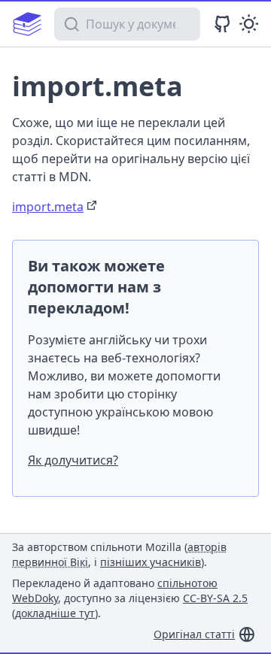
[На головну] (27, 24)
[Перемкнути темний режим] (249, 24)
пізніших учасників (150, 562)
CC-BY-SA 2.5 (215, 598)
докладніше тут (55, 613)
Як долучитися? (73, 460)
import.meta (48, 206)
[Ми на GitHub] (222, 24)
